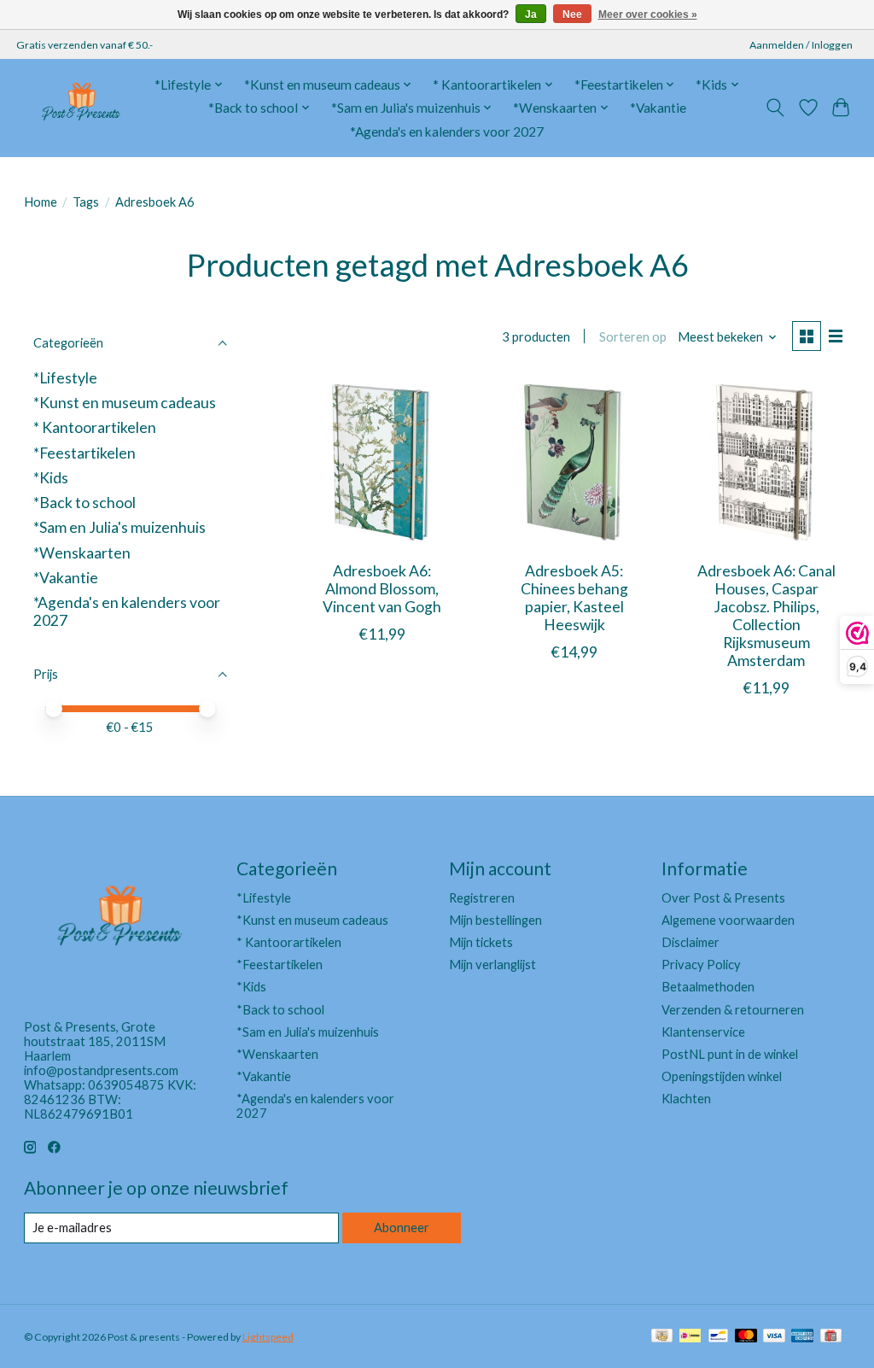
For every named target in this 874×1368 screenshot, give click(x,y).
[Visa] (774, 1337)
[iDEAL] (690, 1337)
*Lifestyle (65, 378)
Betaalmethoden (708, 986)
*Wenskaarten (82, 553)
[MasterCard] (746, 1337)
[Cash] (662, 1337)
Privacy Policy (701, 964)
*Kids (50, 478)
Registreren (482, 898)
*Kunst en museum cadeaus (124, 403)
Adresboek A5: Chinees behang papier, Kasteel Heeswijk (574, 598)
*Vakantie (658, 107)
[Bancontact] (718, 1337)
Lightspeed (268, 1336)
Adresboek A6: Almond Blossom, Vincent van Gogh (382, 589)
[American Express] (802, 1337)
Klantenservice (703, 1032)
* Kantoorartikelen (94, 427)
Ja (531, 14)
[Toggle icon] (774, 107)
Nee (572, 14)
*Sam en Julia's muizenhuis (119, 527)
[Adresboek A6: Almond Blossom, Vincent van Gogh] (382, 463)
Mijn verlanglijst (492, 964)
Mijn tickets (481, 942)
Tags (86, 202)
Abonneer (401, 1227)
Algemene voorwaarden (728, 920)
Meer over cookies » (647, 14)
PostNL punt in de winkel (729, 1054)
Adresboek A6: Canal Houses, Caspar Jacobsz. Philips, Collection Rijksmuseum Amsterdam (766, 616)
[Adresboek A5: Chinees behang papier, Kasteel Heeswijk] (574, 463)
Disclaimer (690, 942)
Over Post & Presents (723, 898)
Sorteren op (633, 337)
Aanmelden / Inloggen (801, 44)
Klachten (686, 1098)
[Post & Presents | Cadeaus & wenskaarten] (80, 107)
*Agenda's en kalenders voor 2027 (447, 131)
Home (40, 202)
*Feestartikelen (84, 453)
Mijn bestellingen (495, 920)
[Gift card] (831, 1337)
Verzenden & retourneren (732, 1010)
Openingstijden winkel (721, 1076)
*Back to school (84, 503)
